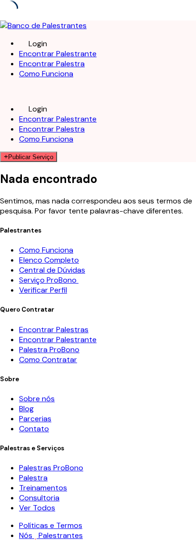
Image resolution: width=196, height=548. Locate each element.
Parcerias (35, 419)
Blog (26, 409)
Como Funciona (46, 74)
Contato (34, 429)
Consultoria (39, 498)
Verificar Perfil (43, 290)
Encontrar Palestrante (58, 54)
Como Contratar (48, 360)
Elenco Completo (49, 260)
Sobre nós (37, 399)
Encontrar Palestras (53, 330)
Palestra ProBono (49, 350)
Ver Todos (37, 508)
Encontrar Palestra (52, 64)
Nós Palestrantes (51, 535)
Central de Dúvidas (52, 270)
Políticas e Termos (50, 525)
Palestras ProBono (51, 468)
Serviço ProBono (48, 280)
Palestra (33, 478)
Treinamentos (43, 488)
